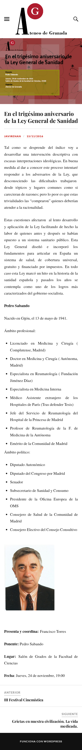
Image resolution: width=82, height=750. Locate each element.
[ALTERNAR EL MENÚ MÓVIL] (6, 19)
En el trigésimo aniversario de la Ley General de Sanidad (41, 117)
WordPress (53, 741)
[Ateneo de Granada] (41, 18)
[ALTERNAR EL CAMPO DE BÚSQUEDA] (75, 19)
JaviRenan (12, 136)
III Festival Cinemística (23, 699)
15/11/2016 (35, 136)
